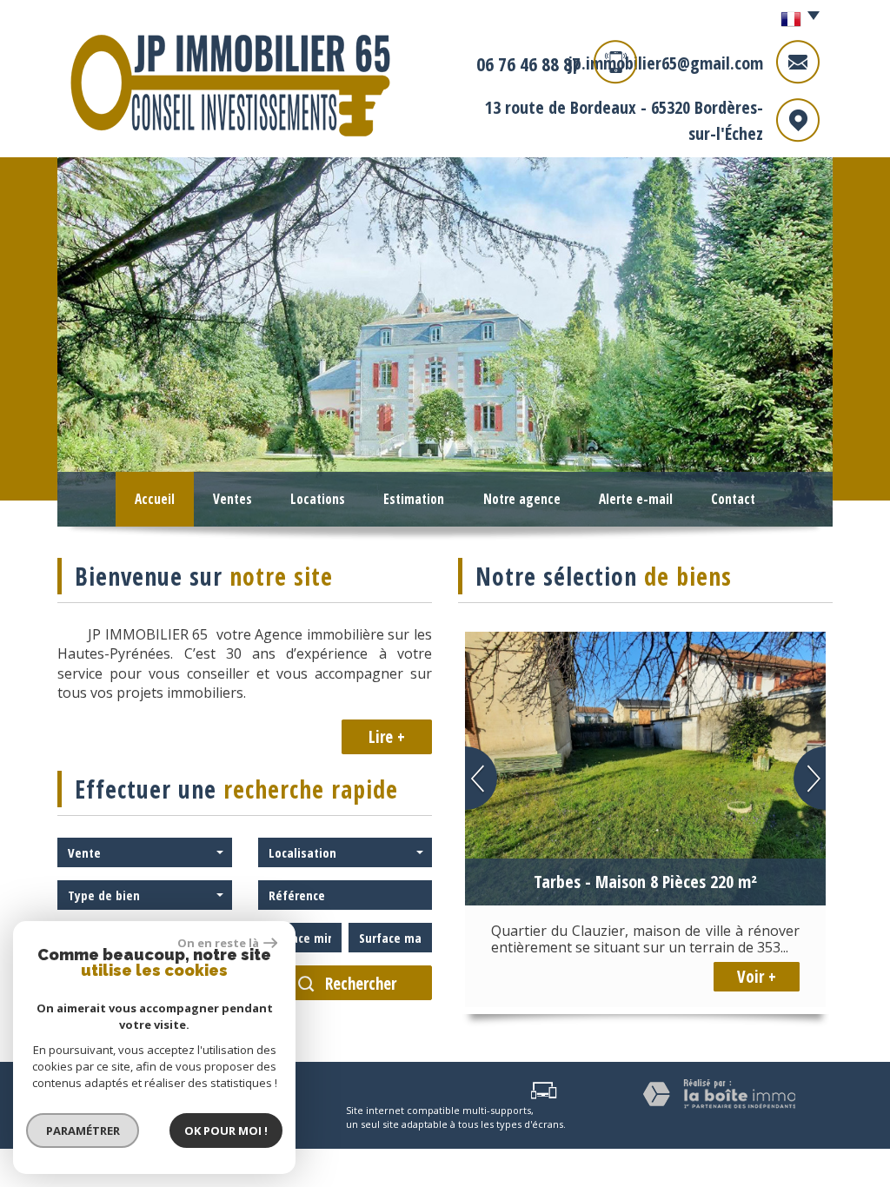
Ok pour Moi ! (226, 1130)
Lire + (387, 737)
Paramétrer (83, 1130)
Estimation (413, 499)
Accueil (155, 499)
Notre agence (522, 499)
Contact (733, 499)
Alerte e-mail (636, 499)
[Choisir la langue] (796, 20)
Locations (317, 499)
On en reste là (218, 943)
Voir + (756, 976)
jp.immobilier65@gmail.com (665, 63)
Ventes (232, 499)
